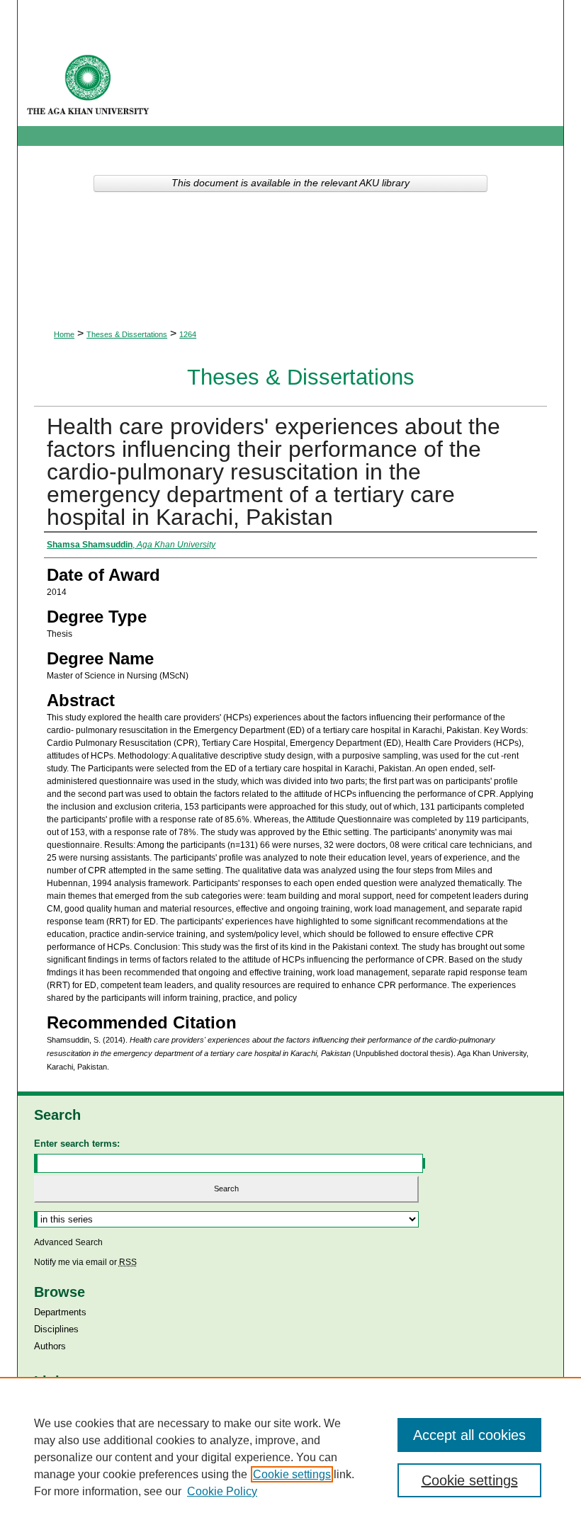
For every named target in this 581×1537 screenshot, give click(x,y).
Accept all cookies (469, 1435)
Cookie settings (292, 1474)
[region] (290, 1457)
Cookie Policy (222, 1491)
